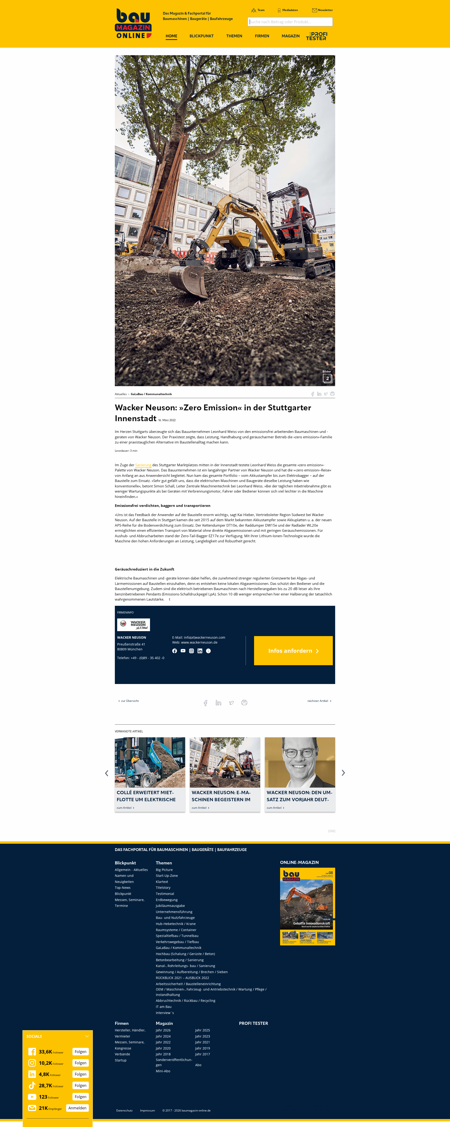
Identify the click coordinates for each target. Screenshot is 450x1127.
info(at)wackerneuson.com (204, 637)
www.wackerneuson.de (199, 642)
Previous (106, 775)
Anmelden (77, 1108)
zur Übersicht (130, 701)
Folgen (80, 1051)
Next (343, 775)
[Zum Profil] (208, 651)
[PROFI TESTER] (316, 36)
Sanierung (143, 464)
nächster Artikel (318, 701)
